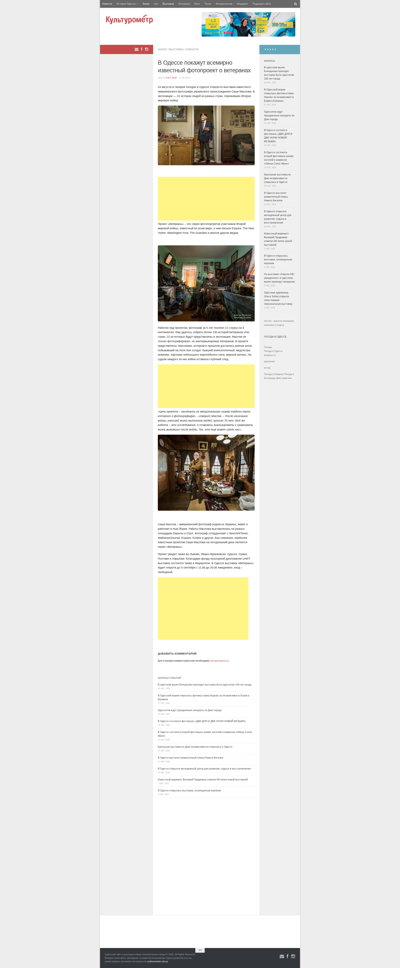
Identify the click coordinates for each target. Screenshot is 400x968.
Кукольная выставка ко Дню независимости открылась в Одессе (195, 746)
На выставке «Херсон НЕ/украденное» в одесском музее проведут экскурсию (279, 278)
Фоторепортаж (223, 3)
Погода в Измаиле (274, 374)
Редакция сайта (262, 3)
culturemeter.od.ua (157, 961)
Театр (207, 3)
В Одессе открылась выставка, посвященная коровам (189, 790)
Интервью (184, 3)
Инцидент (242, 3)
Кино (197, 3)
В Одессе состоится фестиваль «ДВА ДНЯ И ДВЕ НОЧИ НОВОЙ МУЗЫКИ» (202, 721)
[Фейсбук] (141, 49)
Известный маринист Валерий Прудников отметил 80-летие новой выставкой (203, 779)
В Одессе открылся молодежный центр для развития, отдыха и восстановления (204, 768)
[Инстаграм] (146, 49)
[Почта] (136, 49)
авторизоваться (219, 660)
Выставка (168, 3)
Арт (156, 3)
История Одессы (126, 3)
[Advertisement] (206, 199)
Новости (107, 3)
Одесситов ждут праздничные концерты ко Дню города (190, 710)
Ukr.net (267, 321)
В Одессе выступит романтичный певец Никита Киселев (190, 757)
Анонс (146, 3)
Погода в (273, 351)
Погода (268, 347)
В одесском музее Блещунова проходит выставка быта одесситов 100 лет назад (204, 684)
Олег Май (171, 78)
